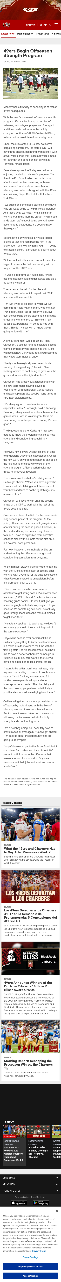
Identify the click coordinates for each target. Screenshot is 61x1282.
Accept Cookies (30, 1276)
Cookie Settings (31, 1257)
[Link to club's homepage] (6, 23)
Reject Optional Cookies (30, 1266)
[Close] (57, 1211)
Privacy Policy (39, 1251)
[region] (30, 1244)
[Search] (50, 25)
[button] (14, 1145)
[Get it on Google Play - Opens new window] (41, 1205)
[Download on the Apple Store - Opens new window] (18, 1203)
